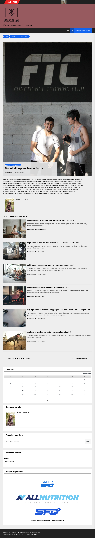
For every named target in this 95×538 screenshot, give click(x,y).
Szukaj (88, 441)
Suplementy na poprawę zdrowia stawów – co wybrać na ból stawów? (53, 243)
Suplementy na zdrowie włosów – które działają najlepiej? (49, 332)
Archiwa (6, 458)
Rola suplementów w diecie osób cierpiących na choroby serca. (50, 220)
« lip (47, 400)
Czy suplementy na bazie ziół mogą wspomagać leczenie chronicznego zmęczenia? (58, 310)
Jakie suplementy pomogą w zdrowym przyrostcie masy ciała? (50, 265)
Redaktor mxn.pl (9, 172)
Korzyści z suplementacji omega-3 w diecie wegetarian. (48, 287)
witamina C (6, 191)
